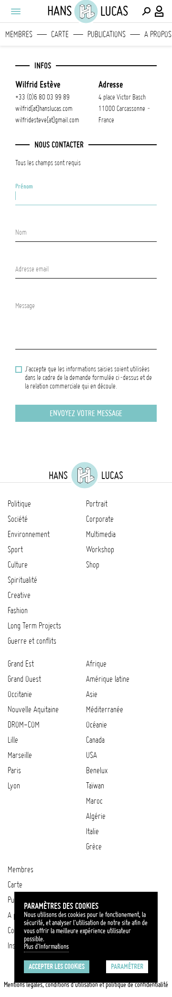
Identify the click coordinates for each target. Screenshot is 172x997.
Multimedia (101, 534)
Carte (60, 34)
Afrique (96, 663)
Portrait (97, 503)
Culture (18, 564)
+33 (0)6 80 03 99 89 (42, 97)
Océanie (96, 724)
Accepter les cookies (57, 966)
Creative (19, 595)
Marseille (20, 755)
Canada (95, 740)
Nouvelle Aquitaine (33, 709)
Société (18, 519)
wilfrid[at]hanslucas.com (44, 108)
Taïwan (95, 785)
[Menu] (15, 11)
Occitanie (20, 694)
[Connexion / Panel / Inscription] (159, 11)
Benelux (97, 770)
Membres (18, 34)
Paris (14, 770)
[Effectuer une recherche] (146, 11)
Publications (106, 34)
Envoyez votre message (86, 413)
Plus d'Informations (46, 946)
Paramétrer (127, 966)
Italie (92, 831)
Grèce (94, 846)
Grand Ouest (24, 679)
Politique (19, 503)
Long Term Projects (34, 625)
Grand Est (21, 663)
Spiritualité (22, 580)
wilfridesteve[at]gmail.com (47, 120)
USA (91, 755)
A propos (158, 34)
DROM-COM (24, 724)
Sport (15, 549)
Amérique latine (107, 679)
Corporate (100, 519)
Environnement (29, 534)
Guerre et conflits (32, 641)
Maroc (94, 801)
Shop (92, 564)
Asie (91, 694)
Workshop (100, 549)
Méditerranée (104, 709)
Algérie (96, 816)
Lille (13, 740)
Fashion (18, 610)
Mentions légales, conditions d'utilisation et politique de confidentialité (86, 984)
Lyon (14, 785)
